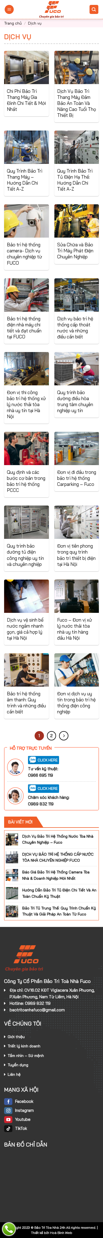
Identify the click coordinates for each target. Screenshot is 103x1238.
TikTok (21, 1128)
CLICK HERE (48, 760)
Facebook (24, 1101)
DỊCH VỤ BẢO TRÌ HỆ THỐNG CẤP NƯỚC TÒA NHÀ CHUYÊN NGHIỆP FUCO (58, 857)
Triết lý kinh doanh (24, 1046)
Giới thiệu (16, 1036)
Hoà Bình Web (61, 1233)
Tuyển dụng (18, 1064)
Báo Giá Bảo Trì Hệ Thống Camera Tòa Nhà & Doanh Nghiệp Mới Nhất (56, 875)
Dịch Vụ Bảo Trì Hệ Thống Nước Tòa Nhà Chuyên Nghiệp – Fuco (57, 839)
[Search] (94, 9)
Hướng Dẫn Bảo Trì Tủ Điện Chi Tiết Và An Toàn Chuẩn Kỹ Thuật (59, 893)
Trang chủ (13, 23)
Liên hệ (14, 1074)
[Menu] (9, 9)
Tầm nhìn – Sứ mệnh (26, 1055)
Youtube (22, 1119)
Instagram (24, 1110)
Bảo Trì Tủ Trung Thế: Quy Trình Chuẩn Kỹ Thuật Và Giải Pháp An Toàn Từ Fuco (59, 911)
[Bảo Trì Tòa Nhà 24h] (51, 9)
